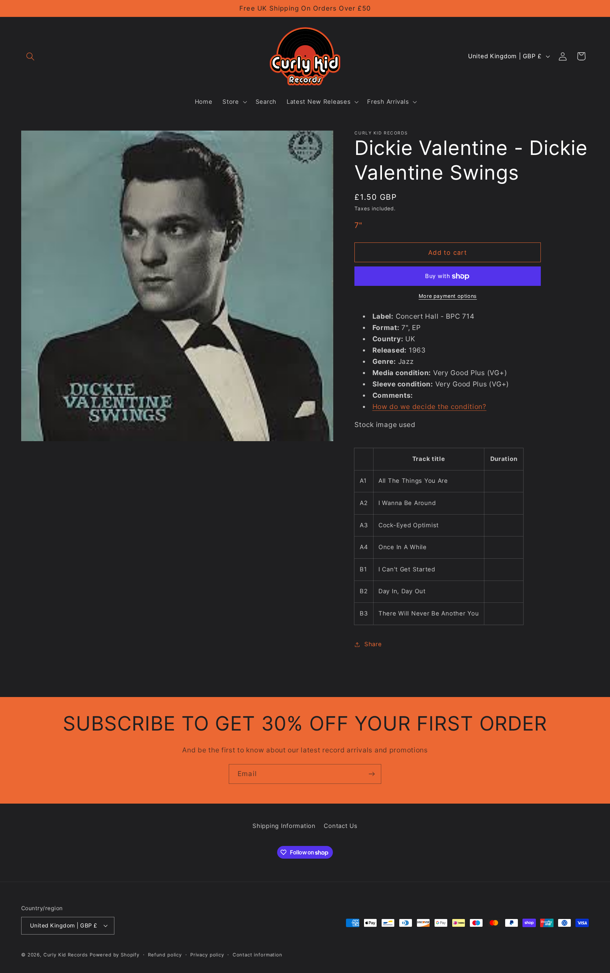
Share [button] (373, 644)
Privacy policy (207, 954)
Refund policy (165, 954)
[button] (30, 56)
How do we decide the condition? (429, 406)
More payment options (448, 296)
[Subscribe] (371, 774)
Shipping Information (283, 825)
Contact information (257, 954)
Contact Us (340, 825)
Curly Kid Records (65, 954)
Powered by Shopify (114, 954)
